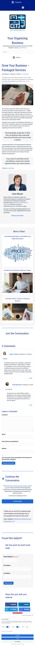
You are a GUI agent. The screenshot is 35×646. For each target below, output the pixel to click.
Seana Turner (13, 354)
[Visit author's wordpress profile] (17, 219)
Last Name (7, 573)
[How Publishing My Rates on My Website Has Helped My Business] (17, 253)
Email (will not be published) (10, 441)
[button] (12, 7)
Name (4, 434)
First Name (7, 565)
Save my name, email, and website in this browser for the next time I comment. (17, 458)
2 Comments (25, 74)
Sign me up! (8, 583)
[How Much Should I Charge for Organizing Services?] (17, 312)
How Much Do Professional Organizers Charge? (17, 270)
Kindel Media (10, 168)
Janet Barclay (22, 47)
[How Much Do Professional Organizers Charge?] (17, 283)
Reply (30, 378)
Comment (5, 415)
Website (4, 448)
